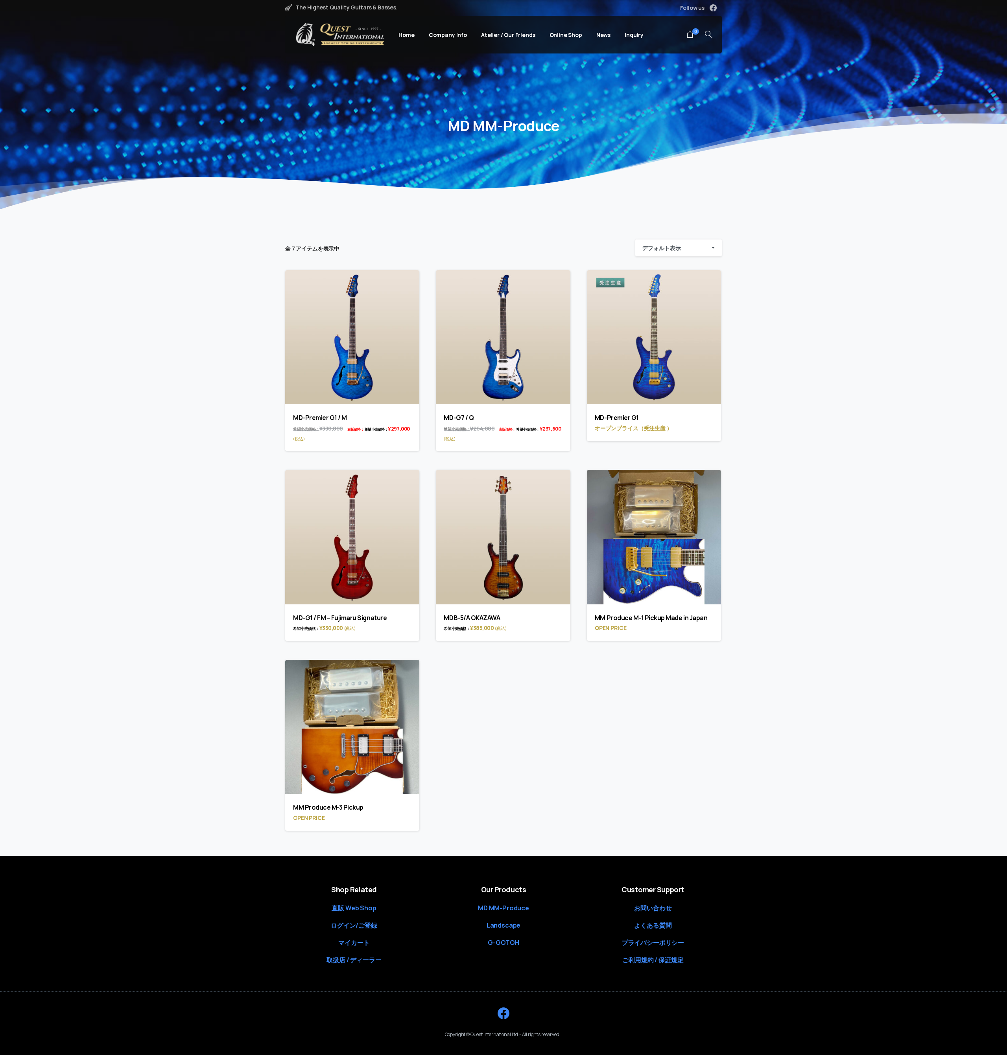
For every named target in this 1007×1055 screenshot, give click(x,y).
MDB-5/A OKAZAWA (472, 617)
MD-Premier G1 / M (320, 417)
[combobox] (678, 247)
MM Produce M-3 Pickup (328, 807)
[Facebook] (713, 7)
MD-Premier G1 (617, 417)
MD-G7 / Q (459, 417)
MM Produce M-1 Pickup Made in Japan (651, 617)
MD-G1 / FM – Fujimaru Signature (340, 617)
